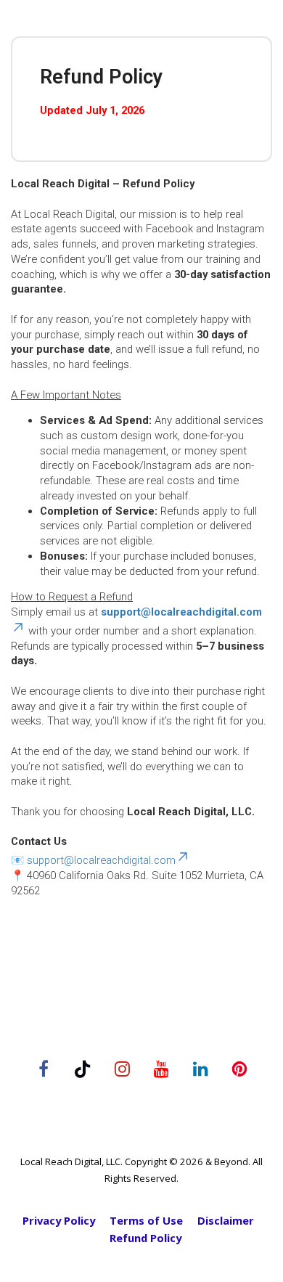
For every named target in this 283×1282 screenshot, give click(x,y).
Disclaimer (225, 1221)
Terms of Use (146, 1221)
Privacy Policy (58, 1221)
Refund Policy (145, 1238)
